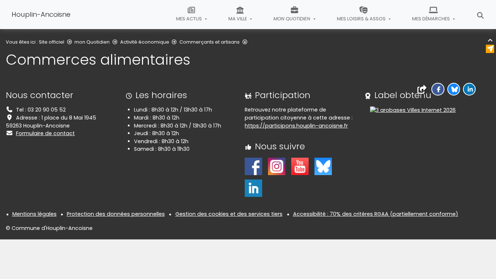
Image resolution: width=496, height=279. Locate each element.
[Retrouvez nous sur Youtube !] (300, 166)
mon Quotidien (92, 42)
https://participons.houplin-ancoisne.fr (296, 125)
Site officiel (51, 42)
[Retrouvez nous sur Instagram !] (276, 166)
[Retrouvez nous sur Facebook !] (253, 166)
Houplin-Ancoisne (41, 14)
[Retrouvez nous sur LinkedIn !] (253, 187)
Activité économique (144, 42)
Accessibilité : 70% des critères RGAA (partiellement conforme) (375, 214)
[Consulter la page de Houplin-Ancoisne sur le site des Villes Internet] (413, 109)
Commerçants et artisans (209, 42)
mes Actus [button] (189, 19)
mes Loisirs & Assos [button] (362, 19)
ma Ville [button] (238, 19)
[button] (437, 89)
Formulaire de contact (45, 133)
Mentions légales (34, 214)
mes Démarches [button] (431, 19)
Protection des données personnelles (116, 214)
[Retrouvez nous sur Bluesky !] (323, 166)
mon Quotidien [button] (292, 19)
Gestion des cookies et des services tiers (228, 214)
